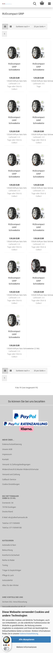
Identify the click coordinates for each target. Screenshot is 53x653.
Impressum (7, 454)
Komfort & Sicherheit (10, 555)
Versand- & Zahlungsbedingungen (16, 464)
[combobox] (23, 27)
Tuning (5, 565)
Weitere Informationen (26, 647)
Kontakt (5, 459)
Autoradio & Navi (9, 545)
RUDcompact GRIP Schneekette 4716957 (39, 67)
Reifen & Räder (8, 560)
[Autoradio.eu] (6, 3)
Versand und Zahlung (11, 474)
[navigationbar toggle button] (49, 3)
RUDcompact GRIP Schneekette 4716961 (14, 174)
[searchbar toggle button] (34, 3)
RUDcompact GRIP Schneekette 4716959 (14, 120)
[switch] (6, 648)
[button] (5, 27)
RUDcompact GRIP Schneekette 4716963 (14, 67)
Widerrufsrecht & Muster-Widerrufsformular (20, 469)
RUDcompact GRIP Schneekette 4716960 (39, 227)
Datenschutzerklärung (29, 633)
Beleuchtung (7, 550)
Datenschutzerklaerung (12, 444)
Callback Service (9, 479)
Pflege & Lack (8, 575)
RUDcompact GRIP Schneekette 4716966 (14, 281)
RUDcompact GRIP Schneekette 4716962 (14, 227)
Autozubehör (7, 580)
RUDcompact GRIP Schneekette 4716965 (39, 120)
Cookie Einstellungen (11, 484)
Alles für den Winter (10, 585)
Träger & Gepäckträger (11, 570)
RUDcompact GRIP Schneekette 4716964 (14, 334)
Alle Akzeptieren (26, 639)
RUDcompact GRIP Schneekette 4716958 (39, 281)
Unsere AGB (7, 449)
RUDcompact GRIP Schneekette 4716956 (39, 174)
